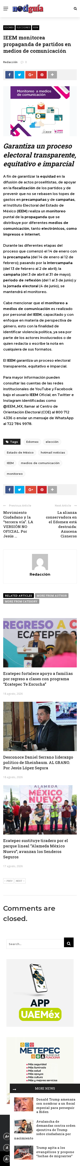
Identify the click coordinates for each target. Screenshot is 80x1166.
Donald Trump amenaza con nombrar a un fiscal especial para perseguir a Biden (55, 1105)
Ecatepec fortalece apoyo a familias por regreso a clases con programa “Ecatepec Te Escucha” (38, 679)
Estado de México (20, 452)
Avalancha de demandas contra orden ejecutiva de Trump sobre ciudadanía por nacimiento (45, 1129)
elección (52, 441)
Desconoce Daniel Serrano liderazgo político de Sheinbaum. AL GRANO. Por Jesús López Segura (38, 762)
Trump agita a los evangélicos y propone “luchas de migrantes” (55, 1151)
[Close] (14, 1088)
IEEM (35, 27)
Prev (10, 880)
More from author (52, 595)
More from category (21, 601)
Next (19, 880)
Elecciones (23, 27)
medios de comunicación (40, 463)
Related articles (18, 595)
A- (7, 1159)
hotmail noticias (53, 452)
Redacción (10, 62)
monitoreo (15, 473)
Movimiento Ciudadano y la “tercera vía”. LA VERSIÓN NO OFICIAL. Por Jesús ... (18, 524)
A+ (7, 1136)
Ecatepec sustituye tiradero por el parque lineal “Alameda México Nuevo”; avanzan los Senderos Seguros (35, 848)
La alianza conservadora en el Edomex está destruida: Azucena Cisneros (61, 524)
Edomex (9, 27)
